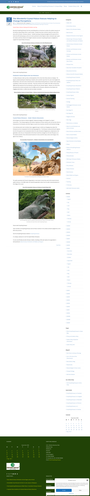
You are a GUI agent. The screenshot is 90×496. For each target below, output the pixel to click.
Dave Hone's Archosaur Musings (74, 353)
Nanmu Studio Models (72, 134)
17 (66, 427)
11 (68, 425)
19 (71, 427)
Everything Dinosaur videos (73, 92)
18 (68, 427)
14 (76, 425)
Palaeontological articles (72, 137)
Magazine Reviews (71, 116)
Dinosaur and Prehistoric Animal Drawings (74, 50)
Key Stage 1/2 (70, 110)
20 (74, 427)
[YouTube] (13, 473)
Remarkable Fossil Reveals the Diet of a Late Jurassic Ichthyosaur (22, 482)
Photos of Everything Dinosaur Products (73, 148)
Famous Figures (70, 95)
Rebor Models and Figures (72, 175)
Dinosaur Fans (52, 23)
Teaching (41, 24)
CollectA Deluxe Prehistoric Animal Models (74, 45)
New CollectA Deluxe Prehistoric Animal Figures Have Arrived (20, 479)
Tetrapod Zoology (70, 371)
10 (66, 425)
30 (81, 429)
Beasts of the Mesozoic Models (74, 29)
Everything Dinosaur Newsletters (74, 85)
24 (66, 429)
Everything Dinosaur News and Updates (25, 24)
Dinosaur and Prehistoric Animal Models (74, 55)
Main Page (69, 119)
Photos (68, 144)
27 (73, 429)
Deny (80, 490)
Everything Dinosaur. (35, 233)
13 (73, 425)
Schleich (68, 178)
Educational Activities (71, 70)
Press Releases (36, 24)
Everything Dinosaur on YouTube (74, 409)
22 (79, 427)
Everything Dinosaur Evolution (73, 77)
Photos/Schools (70, 155)
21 (76, 427)
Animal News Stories (71, 26)
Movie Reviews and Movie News (74, 131)
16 (81, 425)
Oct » (70, 431)
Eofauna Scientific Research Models (75, 74)
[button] (87, 480)
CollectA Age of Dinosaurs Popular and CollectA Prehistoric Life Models (75, 39)
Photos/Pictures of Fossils (72, 152)
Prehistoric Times (70, 162)
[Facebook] (7, 473)
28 (76, 429)
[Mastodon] (15, 473)
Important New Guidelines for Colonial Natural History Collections (22, 489)
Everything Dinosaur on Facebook (74, 393)
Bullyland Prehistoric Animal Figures (75, 35)
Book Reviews (70, 32)
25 (68, 429)
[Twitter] (9, 473)
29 (79, 429)
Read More (58, 245)
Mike (15, 23)
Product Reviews (70, 168)
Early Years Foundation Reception (74, 67)
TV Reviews (69, 185)
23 (81, 427)
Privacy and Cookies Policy (72, 336)
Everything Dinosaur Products (73, 88)
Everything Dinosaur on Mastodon (74, 399)
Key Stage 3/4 (70, 113)
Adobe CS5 (69, 22)
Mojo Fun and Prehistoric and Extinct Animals (73, 127)
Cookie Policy (71, 493)
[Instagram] (17, 473)
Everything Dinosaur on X (72, 406)
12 (71, 425)
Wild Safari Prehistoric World (73, 188)
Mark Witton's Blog (71, 361)
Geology (68, 101)
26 (71, 429)
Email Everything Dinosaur (55, 459)
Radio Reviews (70, 172)
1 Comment (46, 24)
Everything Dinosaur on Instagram (74, 396)
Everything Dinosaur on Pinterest (74, 403)
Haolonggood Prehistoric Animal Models (74, 105)
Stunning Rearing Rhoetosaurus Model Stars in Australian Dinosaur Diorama (24, 486)
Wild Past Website (71, 374)
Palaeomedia (69, 364)
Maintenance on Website (72, 123)
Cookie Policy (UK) (71, 344)
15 (78, 425)
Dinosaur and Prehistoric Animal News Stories (40, 23)
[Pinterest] (11, 473)
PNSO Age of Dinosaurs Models (73, 159)
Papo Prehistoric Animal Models (74, 141)
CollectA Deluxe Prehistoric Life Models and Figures (31, 241)
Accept (63, 490)
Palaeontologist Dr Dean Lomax (74, 368)
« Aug (67, 431)
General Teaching (70, 98)
